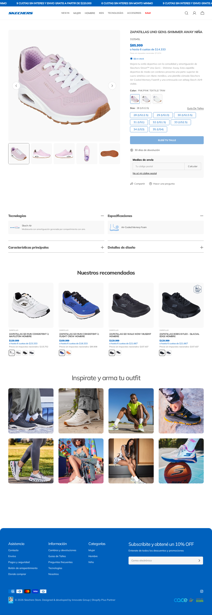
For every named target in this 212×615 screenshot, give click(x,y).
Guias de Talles (57, 556)
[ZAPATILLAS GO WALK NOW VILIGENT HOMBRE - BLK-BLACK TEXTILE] (118, 352)
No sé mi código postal (145, 173)
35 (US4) (158, 129)
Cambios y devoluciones (62, 550)
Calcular (193, 166)
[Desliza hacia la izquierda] (16, 86)
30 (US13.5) (185, 115)
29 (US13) (163, 115)
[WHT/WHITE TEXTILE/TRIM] (146, 99)
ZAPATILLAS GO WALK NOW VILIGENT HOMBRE (130, 335)
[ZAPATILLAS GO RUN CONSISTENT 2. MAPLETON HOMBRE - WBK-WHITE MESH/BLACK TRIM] (11, 352)
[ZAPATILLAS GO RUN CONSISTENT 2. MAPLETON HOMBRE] (30, 305)
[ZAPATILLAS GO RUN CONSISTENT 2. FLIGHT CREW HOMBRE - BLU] (62, 352)
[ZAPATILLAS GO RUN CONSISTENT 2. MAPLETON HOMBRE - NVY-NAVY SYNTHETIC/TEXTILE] (31, 352)
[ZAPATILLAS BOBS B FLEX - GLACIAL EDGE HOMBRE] (181, 305)
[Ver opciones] (49, 290)
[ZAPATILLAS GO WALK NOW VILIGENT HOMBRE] (131, 305)
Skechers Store (32, 599)
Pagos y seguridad (19, 562)
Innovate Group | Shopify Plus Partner (93, 599)
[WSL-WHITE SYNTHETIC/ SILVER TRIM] (157, 99)
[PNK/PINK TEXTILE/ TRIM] (135, 99)
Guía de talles (195, 108)
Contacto (13, 550)
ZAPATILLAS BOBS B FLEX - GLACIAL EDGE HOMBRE (179, 335)
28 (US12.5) (140, 115)
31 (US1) (138, 122)
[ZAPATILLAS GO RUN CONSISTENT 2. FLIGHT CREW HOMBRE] (81, 305)
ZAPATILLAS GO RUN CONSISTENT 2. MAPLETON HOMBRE (29, 335)
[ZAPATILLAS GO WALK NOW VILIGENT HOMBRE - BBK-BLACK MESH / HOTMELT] (112, 352)
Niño (91, 562)
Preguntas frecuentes (60, 562)
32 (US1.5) (159, 122)
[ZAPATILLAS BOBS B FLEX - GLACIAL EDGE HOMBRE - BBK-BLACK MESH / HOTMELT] (162, 352)
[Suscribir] (199, 560)
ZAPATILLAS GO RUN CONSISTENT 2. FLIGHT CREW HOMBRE (79, 335)
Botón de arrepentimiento (23, 568)
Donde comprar (17, 574)
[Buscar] (186, 13)
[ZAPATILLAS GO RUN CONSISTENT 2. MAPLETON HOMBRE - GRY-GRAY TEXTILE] (18, 352)
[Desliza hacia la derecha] (112, 86)
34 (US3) (138, 129)
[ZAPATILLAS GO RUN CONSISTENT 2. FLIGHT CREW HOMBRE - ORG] (68, 352)
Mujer (91, 550)
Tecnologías (55, 568)
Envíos (12, 556)
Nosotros (53, 574)
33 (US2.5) (180, 122)
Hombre (93, 556)
